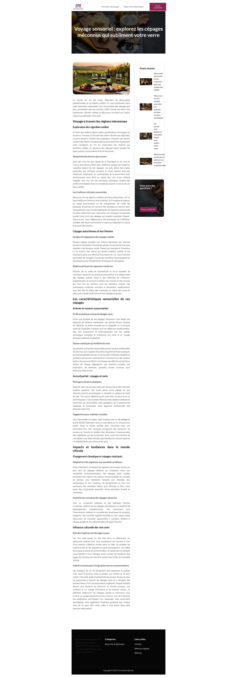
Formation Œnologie (110, 6)
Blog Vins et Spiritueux (133, 6)
